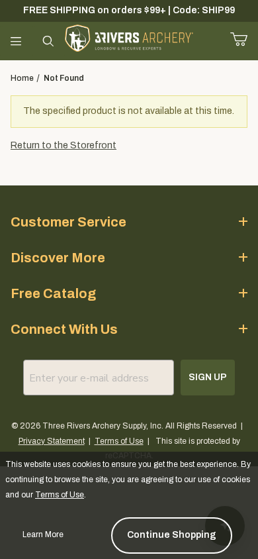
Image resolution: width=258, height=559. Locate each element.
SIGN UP (208, 377)
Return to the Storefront (63, 145)
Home (22, 78)
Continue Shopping (171, 535)
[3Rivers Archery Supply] (129, 37)
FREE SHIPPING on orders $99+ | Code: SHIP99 (129, 10)
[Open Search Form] (48, 41)
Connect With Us (64, 329)
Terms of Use (119, 441)
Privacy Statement (52, 441)
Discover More (58, 257)
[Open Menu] (16, 41)
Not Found (64, 78)
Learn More (43, 534)
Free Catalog (53, 293)
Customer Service (68, 222)
